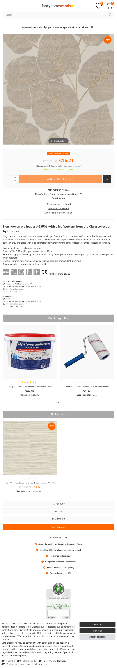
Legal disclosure (9, 652)
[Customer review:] (58, 600)
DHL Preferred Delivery (54, 661)
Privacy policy (19, 655)
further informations (60, 274)
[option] (30, 360)
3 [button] (60, 402)
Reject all (97, 630)
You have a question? (58, 208)
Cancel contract (58, 527)
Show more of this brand (58, 204)
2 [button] (58, 402)
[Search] (110, 15)
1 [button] (56, 402)
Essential (10, 661)
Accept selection (97, 636)
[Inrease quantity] (15, 177)
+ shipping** (76, 166)
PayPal (9, 664)
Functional (25, 664)
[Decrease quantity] (15, 180)
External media (29, 661)
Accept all (97, 624)
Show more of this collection (58, 212)
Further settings (40, 664)
